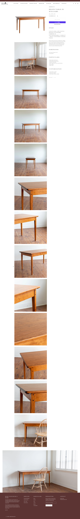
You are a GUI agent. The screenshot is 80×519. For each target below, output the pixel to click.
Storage (48, 3)
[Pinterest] (55, 77)
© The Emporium (10, 516)
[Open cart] (75, 3)
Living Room (24, 3)
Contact (35, 499)
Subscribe (49, 505)
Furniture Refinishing (26, 498)
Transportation (35, 505)
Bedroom (41, 3)
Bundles (64, 3)
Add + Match (25, 501)
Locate (34, 502)
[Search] (73, 3)
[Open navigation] (77, 3)
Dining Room (33, 3)
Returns (35, 504)
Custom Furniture (26, 499)
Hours (34, 501)
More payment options (57, 24)
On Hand (16, 3)
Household (56, 3)
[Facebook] (53, 77)
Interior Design (26, 502)
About (34, 498)
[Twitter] (54, 77)
